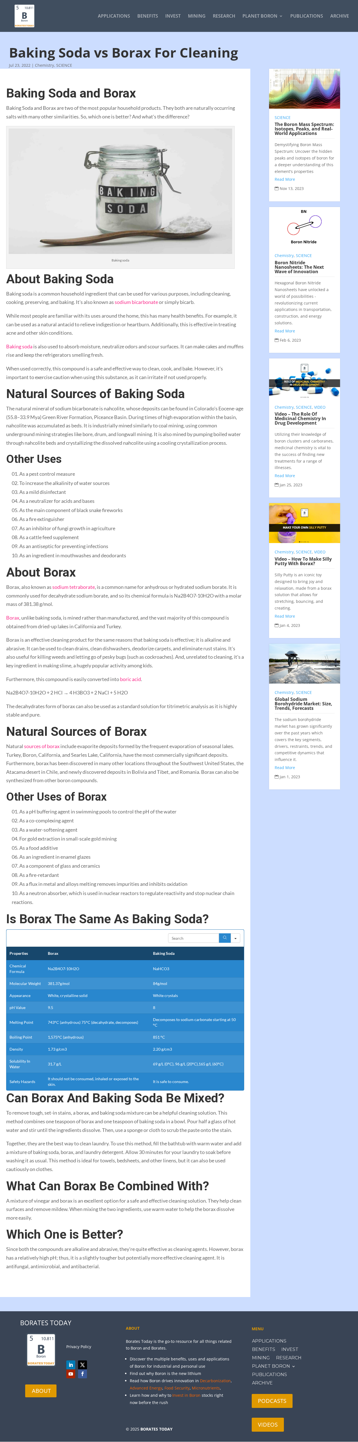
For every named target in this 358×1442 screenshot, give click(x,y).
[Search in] (235, 938)
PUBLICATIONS (306, 16)
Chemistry (44, 65)
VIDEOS (268, 1424)
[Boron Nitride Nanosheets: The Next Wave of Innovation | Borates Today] (304, 227)
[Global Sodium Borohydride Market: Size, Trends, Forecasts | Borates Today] (304, 664)
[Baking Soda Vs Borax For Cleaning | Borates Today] (24, 15)
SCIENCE (64, 65)
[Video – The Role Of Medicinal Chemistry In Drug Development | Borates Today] (304, 378)
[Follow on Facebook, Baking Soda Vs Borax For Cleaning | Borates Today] (82, 1373)
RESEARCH (224, 16)
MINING (197, 16)
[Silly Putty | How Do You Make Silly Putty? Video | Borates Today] (304, 523)
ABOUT (41, 1391)
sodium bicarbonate (136, 302)
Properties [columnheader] (19, 953)
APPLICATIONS (114, 16)
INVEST (173, 16)
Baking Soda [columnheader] (164, 953)
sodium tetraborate (73, 587)
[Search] (225, 938)
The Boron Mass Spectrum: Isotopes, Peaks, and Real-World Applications (304, 128)
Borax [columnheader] (53, 953)
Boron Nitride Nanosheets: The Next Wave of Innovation (299, 267)
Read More (285, 179)
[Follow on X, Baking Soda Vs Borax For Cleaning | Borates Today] (82, 1364)
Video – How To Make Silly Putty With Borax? (303, 561)
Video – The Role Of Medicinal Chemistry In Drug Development (300, 418)
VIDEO (320, 407)
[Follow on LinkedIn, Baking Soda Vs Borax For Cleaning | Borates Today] (70, 1364)
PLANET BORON (259, 16)
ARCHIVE (339, 16)
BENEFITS (147, 16)
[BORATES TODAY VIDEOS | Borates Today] (70, 1373)
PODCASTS (272, 1401)
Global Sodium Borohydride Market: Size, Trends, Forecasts (303, 703)
